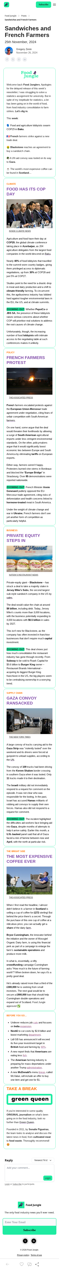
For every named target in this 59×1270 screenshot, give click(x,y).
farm (28, 927)
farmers (11, 420)
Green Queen (26, 1122)
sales (9, 597)
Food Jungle (10, 16)
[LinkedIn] (33, 1241)
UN (12, 759)
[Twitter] (25, 1241)
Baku (47, 253)
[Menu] (54, 4)
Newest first (41, 1160)
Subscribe (43, 4)
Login (48, 1178)
